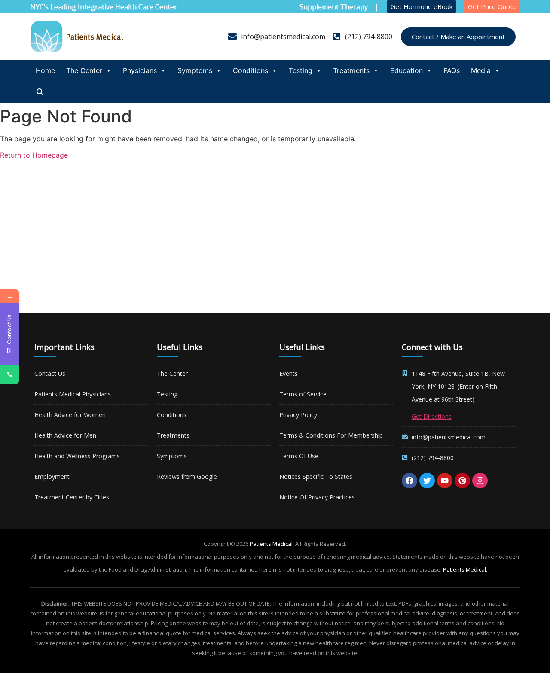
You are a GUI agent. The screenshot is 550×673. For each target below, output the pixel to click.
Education (406, 70)
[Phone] (9, 374)
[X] (427, 480)
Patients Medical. (272, 544)
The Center (84, 70)
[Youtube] (444, 480)
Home (45, 70)
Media (481, 70)
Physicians (140, 70)
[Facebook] (409, 480)
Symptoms (194, 70)
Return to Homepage (34, 155)
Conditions (250, 70)
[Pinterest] (462, 480)
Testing (300, 70)
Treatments (351, 70)
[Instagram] (480, 480)
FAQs (451, 70)
